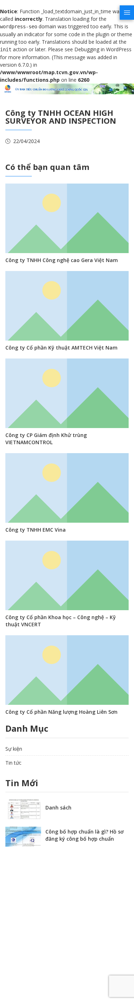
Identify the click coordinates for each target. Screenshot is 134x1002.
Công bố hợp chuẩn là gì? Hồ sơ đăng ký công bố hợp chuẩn (84, 835)
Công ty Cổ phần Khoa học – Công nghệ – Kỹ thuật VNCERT (60, 621)
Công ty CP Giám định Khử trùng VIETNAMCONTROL (46, 439)
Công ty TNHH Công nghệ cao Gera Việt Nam (61, 260)
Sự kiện (13, 748)
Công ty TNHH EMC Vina (35, 529)
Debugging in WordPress (102, 49)
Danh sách (58, 807)
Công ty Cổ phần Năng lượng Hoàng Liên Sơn (61, 711)
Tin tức (13, 762)
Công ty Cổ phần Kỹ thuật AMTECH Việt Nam (61, 347)
